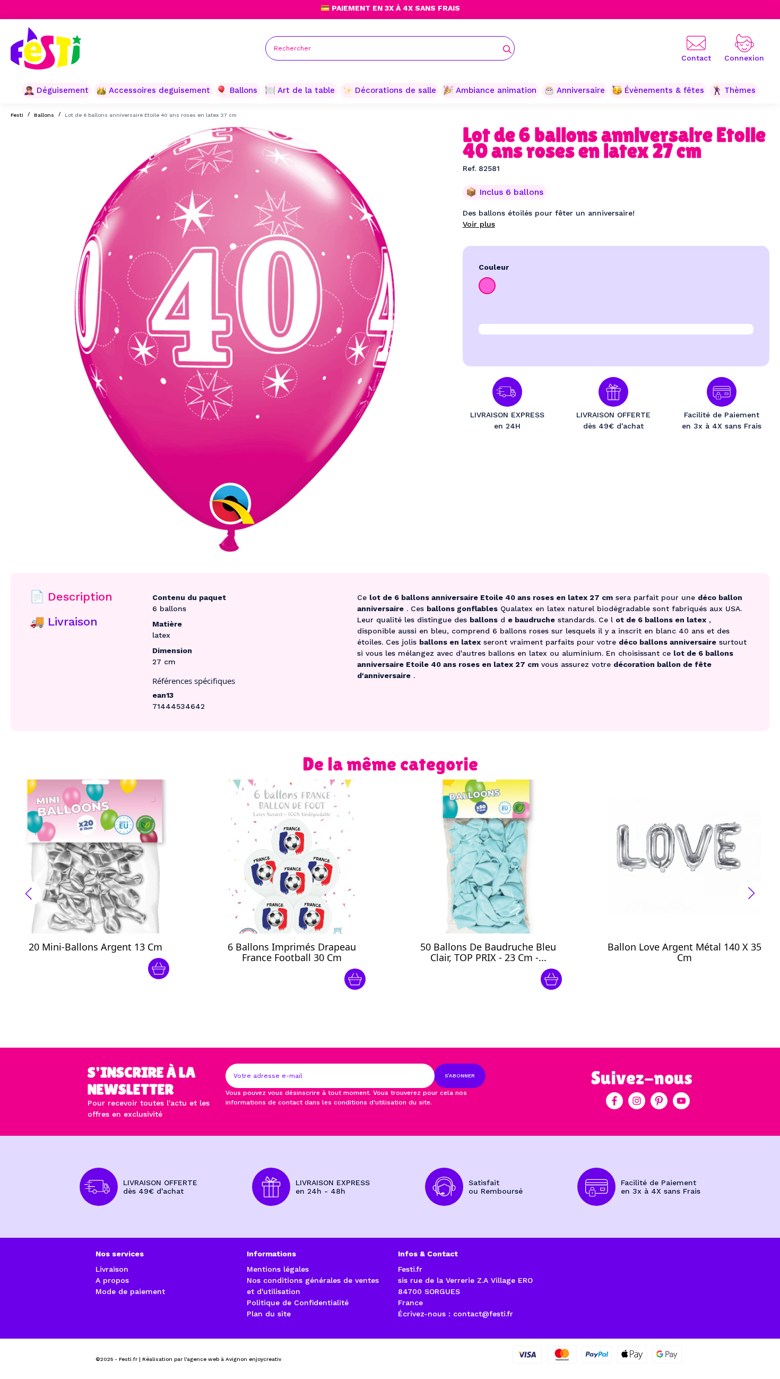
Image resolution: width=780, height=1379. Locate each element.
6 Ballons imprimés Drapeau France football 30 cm (292, 952)
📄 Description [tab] (71, 596)
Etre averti (694, 949)
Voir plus (479, 224)
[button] (28, 893)
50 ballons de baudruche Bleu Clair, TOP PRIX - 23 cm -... (488, 952)
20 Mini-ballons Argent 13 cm (95, 946)
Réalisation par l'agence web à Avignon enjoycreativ (211, 1359)
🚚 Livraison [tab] (64, 621)
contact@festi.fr (483, 1313)
